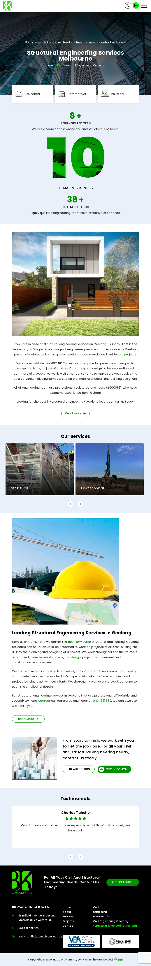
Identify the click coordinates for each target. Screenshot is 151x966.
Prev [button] (70, 504)
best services (78, 642)
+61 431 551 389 (28, 928)
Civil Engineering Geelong (110, 921)
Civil (96, 907)
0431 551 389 (102, 701)
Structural (100, 912)
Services (68, 916)
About (67, 912)
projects (130, 354)
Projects (68, 921)
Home (51, 65)
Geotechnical (102, 916)
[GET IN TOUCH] (136, 5)
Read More (26, 719)
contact (44, 701)
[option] (40, 469)
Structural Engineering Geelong (115, 926)
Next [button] (80, 504)
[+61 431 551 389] (128, 5)
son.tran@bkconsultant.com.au (41, 936)
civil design (73, 657)
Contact (69, 926)
